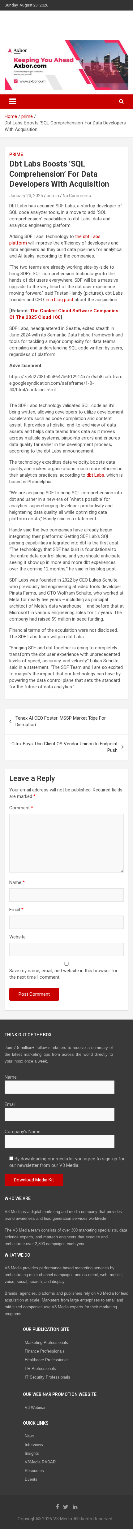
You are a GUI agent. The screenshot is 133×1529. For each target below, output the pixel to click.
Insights (32, 1453)
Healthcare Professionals (47, 1360)
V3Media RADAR (40, 1462)
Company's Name (23, 1131)
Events (31, 1479)
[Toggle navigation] (13, 101)
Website (17, 937)
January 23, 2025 (26, 195)
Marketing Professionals (46, 1342)
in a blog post (59, 299)
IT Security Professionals (47, 1377)
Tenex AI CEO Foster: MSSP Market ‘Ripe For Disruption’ (60, 721)
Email (16, 909)
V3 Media (24, 21)
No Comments (77, 195)
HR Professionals (40, 1368)
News (30, 1436)
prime (16, 154)
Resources (34, 1470)
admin (53, 195)
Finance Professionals (45, 1351)
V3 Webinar (35, 1407)
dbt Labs (95, 475)
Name (17, 882)
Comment (21, 808)
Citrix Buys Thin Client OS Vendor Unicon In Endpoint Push (64, 747)
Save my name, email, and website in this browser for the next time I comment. (63, 974)
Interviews (34, 1444)
